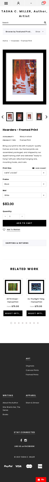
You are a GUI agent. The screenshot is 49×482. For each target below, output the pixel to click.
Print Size (7, 168)
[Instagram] (25, 440)
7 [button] (34, 323)
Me (42, 479)
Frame (6, 179)
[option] (24, 77)
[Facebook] (21, 440)
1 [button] (11, 323)
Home (5, 41)
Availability (8, 136)
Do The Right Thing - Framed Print (36, 300)
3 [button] (19, 323)
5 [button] (26, 323)
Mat (4, 190)
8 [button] (38, 323)
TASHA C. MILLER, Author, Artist (24, 13)
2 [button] (15, 323)
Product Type (9, 140)
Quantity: (7, 211)
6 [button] (30, 323)
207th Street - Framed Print (13, 300)
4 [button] (22, 323)
